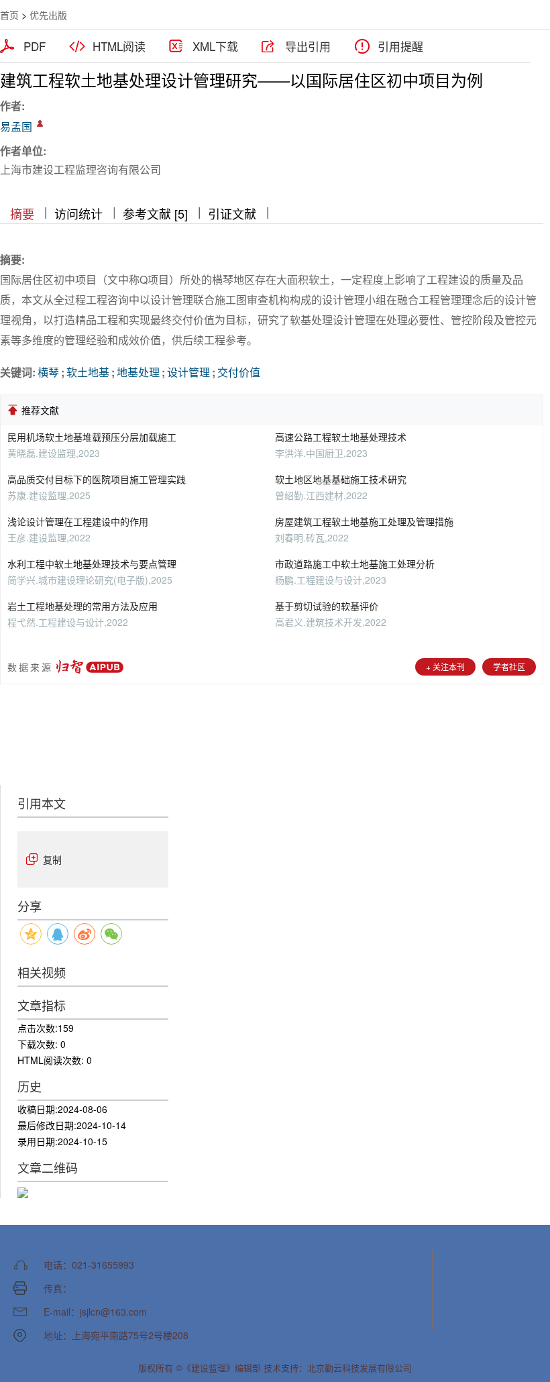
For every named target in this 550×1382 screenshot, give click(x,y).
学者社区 (509, 666)
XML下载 (215, 46)
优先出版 (48, 14)
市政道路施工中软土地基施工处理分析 (355, 563)
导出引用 (308, 46)
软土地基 (87, 372)
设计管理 (188, 372)
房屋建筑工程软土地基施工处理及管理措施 (364, 521)
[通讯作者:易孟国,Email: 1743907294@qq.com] (40, 123)
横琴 (48, 372)
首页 (9, 14)
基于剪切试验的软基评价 (326, 606)
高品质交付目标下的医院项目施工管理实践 (96, 479)
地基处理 (138, 372)
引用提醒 (400, 46)
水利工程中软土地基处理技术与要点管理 (91, 563)
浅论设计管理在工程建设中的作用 (77, 521)
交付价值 (238, 372)
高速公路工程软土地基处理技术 (340, 436)
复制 (52, 859)
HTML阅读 (119, 46)
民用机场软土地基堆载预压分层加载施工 (91, 436)
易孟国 (16, 126)
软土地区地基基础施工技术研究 (340, 479)
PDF (34, 46)
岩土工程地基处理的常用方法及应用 (82, 606)
